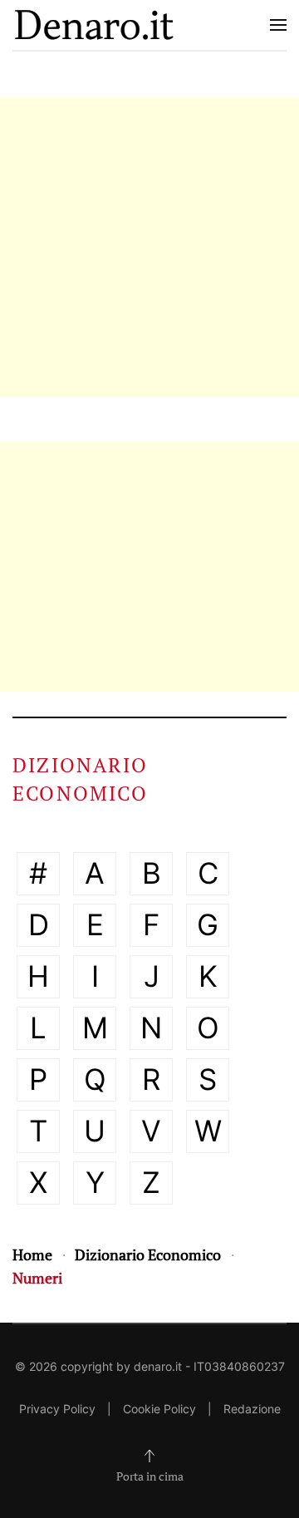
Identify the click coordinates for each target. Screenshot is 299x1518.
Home (32, 1254)
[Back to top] (149, 1455)
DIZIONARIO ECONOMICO (80, 779)
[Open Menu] (278, 25)
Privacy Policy (57, 1409)
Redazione (252, 1409)
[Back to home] (94, 25)
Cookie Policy (159, 1409)
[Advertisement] (149, 247)
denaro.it (158, 1366)
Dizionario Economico (148, 1254)
